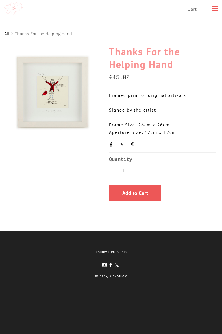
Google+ (144, 143)
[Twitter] (116, 265)
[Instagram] (104, 265)
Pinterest (133, 144)
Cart (193, 9)
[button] (135, 193)
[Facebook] (110, 265)
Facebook (112, 144)
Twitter (123, 144)
